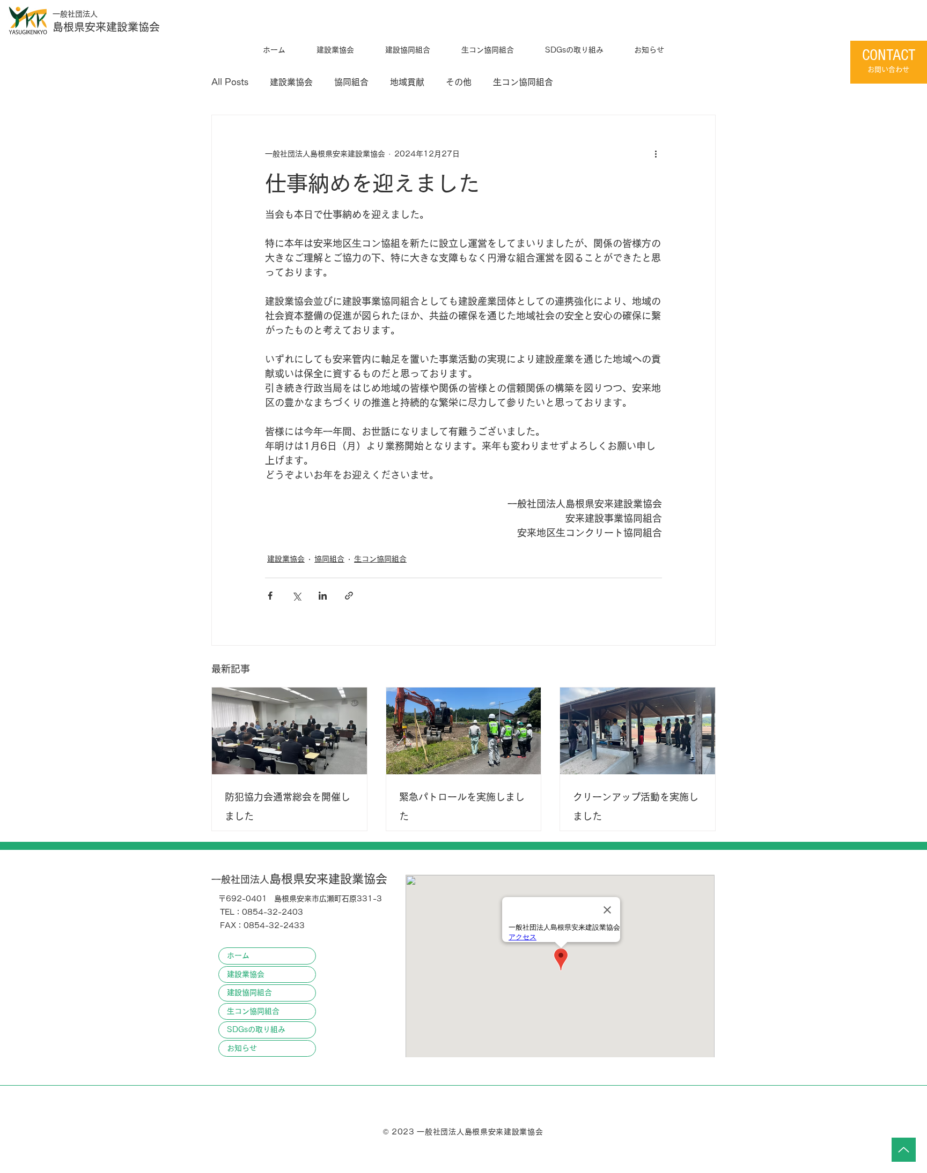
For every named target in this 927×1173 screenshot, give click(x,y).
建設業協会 (291, 82)
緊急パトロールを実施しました (462, 806)
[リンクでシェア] (349, 596)
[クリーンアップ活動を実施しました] (637, 731)
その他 (459, 82)
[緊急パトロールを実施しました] (463, 731)
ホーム (238, 955)
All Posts (229, 82)
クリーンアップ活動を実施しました (635, 806)
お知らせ (242, 1048)
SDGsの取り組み (256, 1029)
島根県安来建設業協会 (106, 26)
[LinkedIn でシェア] (323, 596)
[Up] (903, 1149)
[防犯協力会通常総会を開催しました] (289, 731)
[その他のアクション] (655, 153)
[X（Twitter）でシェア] (296, 596)
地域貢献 (407, 82)
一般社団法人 (75, 14)
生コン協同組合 (523, 82)
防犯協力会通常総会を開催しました (287, 806)
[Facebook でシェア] (270, 596)
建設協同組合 (249, 992)
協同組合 (351, 82)
